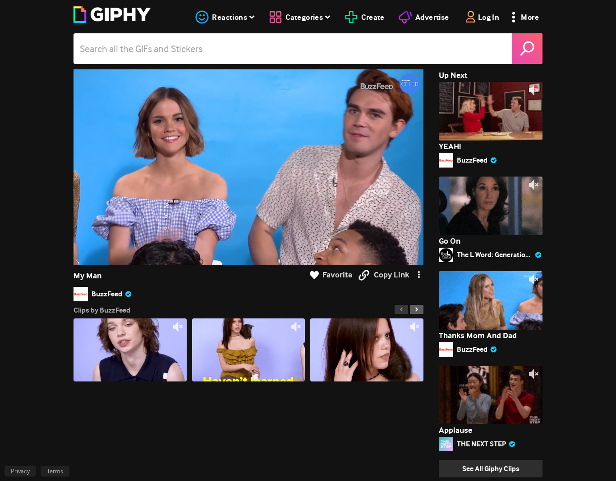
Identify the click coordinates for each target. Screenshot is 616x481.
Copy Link (391, 275)
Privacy (20, 471)
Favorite (337, 275)
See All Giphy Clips (490, 468)
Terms (55, 471)
